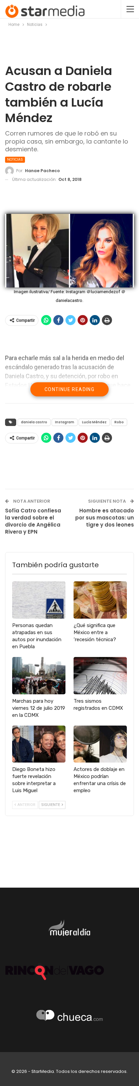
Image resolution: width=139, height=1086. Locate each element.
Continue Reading (69, 389)
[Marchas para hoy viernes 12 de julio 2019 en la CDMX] (38, 675)
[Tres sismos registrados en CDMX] (100, 675)
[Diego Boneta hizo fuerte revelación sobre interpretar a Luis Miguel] (38, 744)
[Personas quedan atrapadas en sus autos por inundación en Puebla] (38, 600)
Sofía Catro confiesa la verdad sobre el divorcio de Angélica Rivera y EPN (33, 521)
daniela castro (34, 422)
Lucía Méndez (94, 422)
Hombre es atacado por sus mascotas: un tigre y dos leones (104, 517)
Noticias (15, 159)
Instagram (64, 422)
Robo (119, 422)
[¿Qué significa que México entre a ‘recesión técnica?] (100, 600)
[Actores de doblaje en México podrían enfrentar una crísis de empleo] (100, 744)
